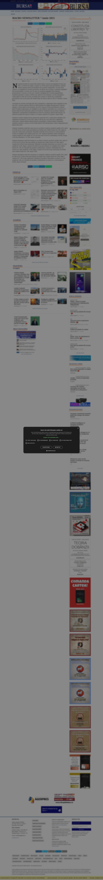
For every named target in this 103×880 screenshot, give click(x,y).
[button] (51, 437)
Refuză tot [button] (57, 447)
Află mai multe (54, 435)
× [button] (77, 428)
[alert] (51, 440)
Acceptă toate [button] (46, 447)
